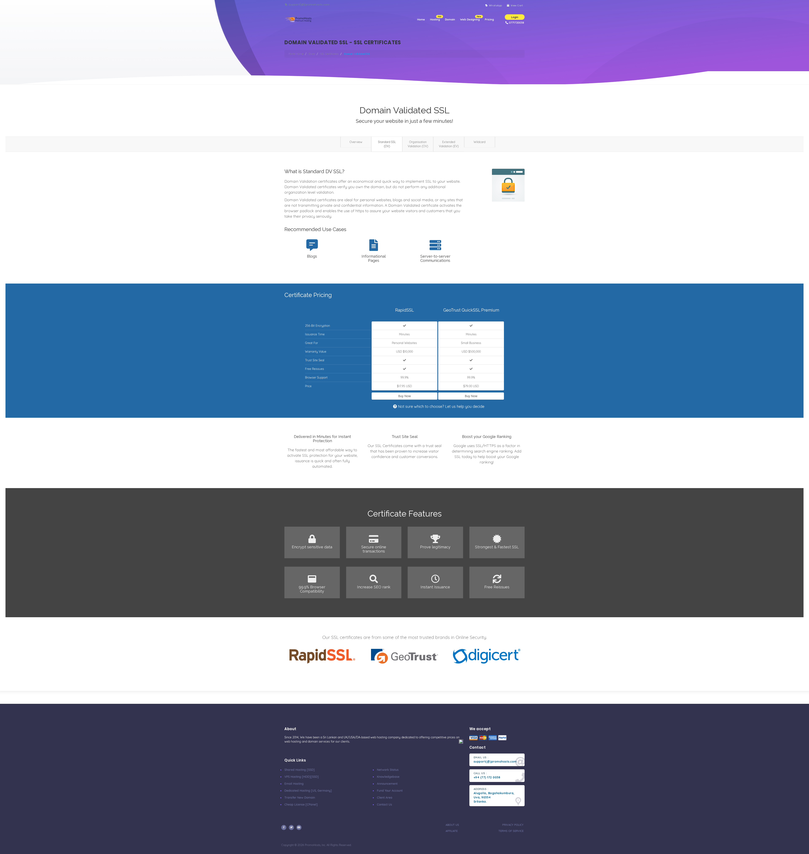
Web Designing (470, 18)
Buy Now (404, 396)
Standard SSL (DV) (387, 144)
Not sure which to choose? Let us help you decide (440, 406)
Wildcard (479, 142)
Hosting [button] (435, 18)
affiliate (452, 831)
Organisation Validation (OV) (418, 144)
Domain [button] (450, 19)
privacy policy (513, 824)
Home (421, 19)
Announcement (387, 784)
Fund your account (390, 790)
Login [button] (514, 17)
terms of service (511, 831)
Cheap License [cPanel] (301, 804)
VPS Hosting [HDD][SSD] (301, 777)
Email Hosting (294, 784)
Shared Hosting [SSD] (299, 770)
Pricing (489, 19)
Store (312, 53)
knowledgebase (388, 777)
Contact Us (384, 804)
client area (384, 797)
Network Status (388, 770)
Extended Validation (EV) (449, 144)
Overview (356, 142)
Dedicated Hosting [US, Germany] (308, 790)
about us (452, 824)
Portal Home (296, 53)
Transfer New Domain (299, 797)
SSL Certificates (329, 53)
